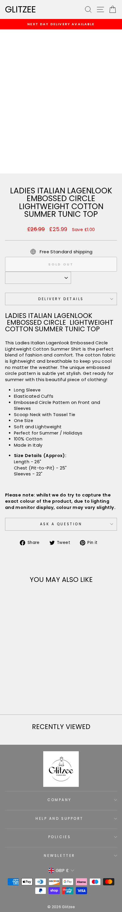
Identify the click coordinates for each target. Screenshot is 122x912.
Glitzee (20, 9)
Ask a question (61, 524)
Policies (59, 837)
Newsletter (59, 855)
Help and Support (60, 818)
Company (59, 800)
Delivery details (61, 299)
